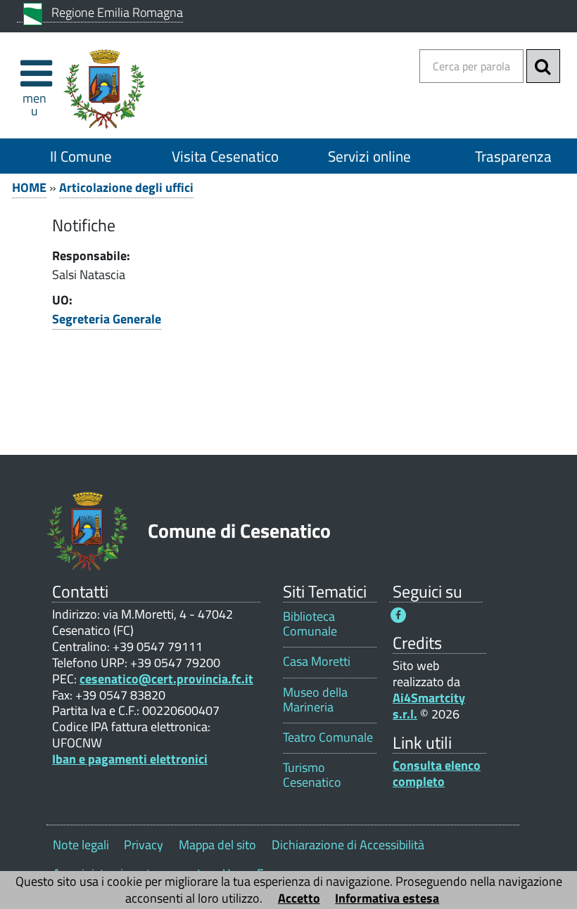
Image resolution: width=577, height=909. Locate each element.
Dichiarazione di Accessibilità (348, 844)
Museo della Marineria (315, 699)
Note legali (81, 844)
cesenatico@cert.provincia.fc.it (166, 678)
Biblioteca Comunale (310, 623)
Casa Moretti (316, 661)
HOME (29, 187)
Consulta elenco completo (437, 773)
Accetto (299, 898)
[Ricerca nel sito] (543, 66)
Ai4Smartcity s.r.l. (429, 705)
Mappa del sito (217, 844)
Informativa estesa (387, 898)
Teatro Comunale (328, 737)
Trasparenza (513, 156)
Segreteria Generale (106, 318)
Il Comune (81, 156)
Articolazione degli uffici (126, 187)
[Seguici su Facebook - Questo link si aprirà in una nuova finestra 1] (398, 615)
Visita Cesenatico (225, 156)
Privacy (143, 844)
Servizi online (369, 156)
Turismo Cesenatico (312, 774)
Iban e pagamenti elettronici (130, 758)
